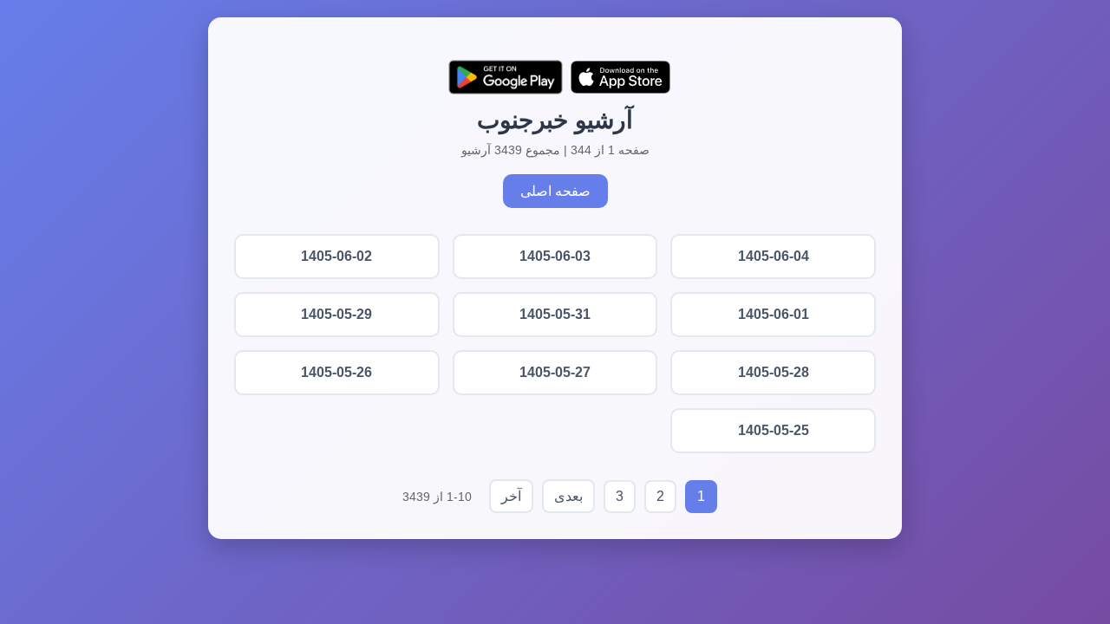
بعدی (568, 496)
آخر (511, 496)
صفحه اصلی (555, 191)
